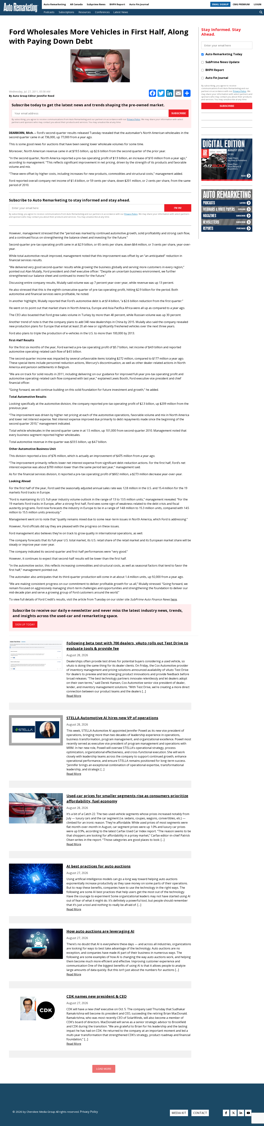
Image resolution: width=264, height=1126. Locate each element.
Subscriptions (66, 12)
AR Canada (76, 4)
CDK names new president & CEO (96, 996)
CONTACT (200, 1113)
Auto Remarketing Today (223, 54)
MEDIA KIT (179, 1113)
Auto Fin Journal (139, 4)
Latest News (120, 12)
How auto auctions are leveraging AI (100, 931)
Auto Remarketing (55, 4)
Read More (73, 695)
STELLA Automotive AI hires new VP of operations (112, 717)
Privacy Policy (133, 119)
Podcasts (49, 12)
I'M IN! (178, 207)
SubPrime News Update (222, 62)
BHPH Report (117, 4)
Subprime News (96, 4)
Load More (103, 1068)
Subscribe (178, 113)
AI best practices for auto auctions (98, 866)
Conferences (102, 12)
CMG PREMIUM (241, 4)
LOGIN (257, 4)
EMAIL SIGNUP (220, 4)
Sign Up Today (25, 624)
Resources (84, 12)
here (174, 599)
